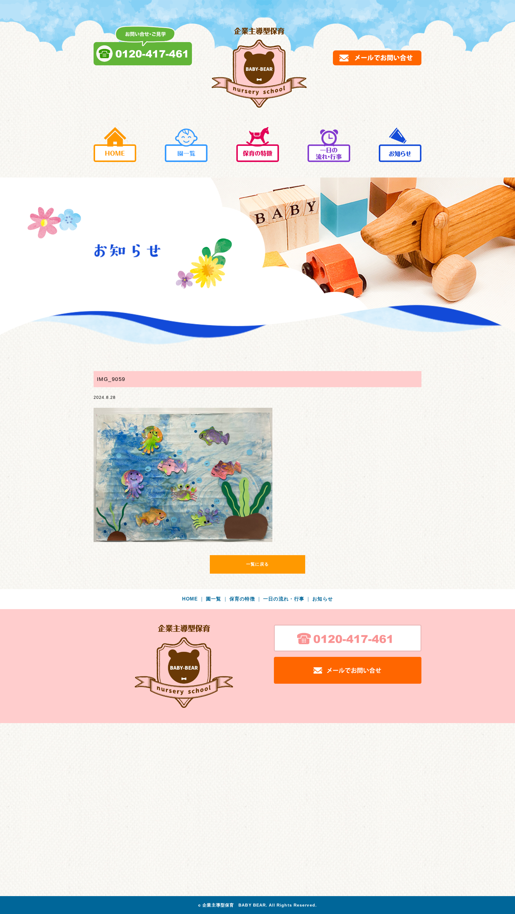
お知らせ (322, 598)
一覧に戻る (257, 564)
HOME (193, 598)
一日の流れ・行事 (287, 598)
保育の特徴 (245, 598)
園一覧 (217, 598)
